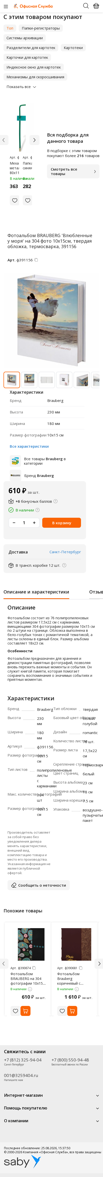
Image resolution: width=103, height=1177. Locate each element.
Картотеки (73, 47)
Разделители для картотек (30, 47)
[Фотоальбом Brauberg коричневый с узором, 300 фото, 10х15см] (75, 944)
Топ (9, 28)
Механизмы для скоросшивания (35, 76)
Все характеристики (29, 446)
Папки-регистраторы (41, 28)
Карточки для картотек (27, 57)
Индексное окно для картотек (33, 67)
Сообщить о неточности (42, 885)
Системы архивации (24, 37)
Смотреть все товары (64, 171)
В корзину (61, 522)
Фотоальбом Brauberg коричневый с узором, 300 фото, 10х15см (73, 983)
